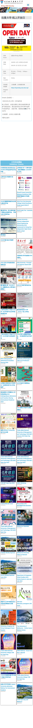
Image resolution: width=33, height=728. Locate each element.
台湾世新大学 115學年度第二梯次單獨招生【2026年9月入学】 (24, 169)
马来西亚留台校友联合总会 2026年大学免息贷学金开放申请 (8, 169)
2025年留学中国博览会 (23, 383)
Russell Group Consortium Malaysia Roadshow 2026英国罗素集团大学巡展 (24, 194)
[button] (28, 4)
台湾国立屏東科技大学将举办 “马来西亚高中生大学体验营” (8, 385)
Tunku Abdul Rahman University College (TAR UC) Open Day (7, 652)
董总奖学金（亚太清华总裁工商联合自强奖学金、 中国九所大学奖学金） (8, 212)
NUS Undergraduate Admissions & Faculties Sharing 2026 (7, 360)
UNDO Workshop (21, 483)
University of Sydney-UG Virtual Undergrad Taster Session (8, 628)
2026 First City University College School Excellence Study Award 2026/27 (24, 203)
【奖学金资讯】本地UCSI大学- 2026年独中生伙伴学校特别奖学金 (8, 311)
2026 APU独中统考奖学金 (24, 285)
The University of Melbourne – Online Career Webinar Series (24, 628)
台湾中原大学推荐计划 (7, 177)
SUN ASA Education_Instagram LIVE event (24, 603)
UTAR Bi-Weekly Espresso (8, 552)
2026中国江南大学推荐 (7, 240)
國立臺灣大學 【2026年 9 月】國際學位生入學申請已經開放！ (8, 287)
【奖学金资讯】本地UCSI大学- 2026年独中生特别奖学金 (8, 336)
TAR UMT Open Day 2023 (8, 483)
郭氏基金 (3, 235)
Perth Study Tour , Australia (24, 210)
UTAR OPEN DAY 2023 (7, 503)
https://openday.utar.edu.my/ (19, 87)
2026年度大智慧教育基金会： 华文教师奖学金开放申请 (24, 336)
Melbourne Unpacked (23, 526)
